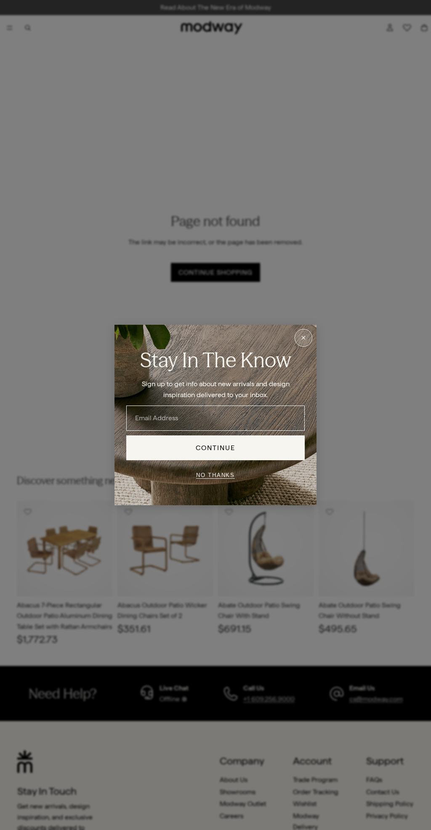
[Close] (303, 337)
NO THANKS (215, 475)
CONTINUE (216, 448)
